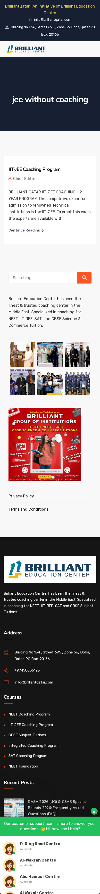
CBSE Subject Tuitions (27, 735)
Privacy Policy (21, 496)
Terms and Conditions (28, 509)
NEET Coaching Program (29, 714)
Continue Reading (24, 230)
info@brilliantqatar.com (52, 20)
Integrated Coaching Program (33, 745)
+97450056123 (27, 670)
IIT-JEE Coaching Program (34, 169)
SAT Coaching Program (27, 756)
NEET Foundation (23, 766)
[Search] (84, 278)
